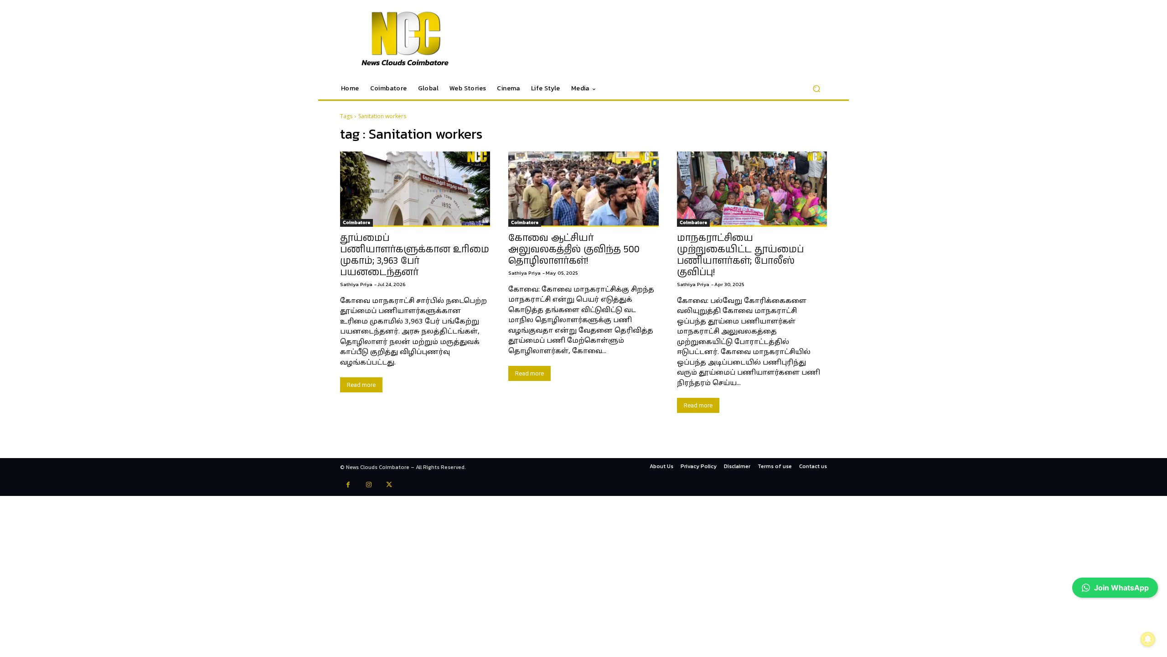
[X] (389, 486)
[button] (816, 88)
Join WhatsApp (1121, 587)
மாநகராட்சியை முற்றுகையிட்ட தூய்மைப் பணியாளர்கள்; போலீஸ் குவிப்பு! (740, 255)
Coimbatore (356, 222)
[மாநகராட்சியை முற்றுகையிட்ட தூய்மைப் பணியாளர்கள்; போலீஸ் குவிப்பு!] (752, 189)
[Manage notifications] (1148, 639)
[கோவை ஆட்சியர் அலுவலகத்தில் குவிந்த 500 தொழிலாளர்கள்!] (583, 189)
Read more (361, 384)
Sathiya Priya (356, 284)
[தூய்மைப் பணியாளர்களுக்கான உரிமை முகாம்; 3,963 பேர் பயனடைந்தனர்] (415, 189)
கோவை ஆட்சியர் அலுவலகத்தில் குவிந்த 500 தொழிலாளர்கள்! (574, 249)
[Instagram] (369, 486)
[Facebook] (348, 486)
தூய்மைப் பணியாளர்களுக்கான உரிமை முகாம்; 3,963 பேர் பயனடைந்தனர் (414, 255)
